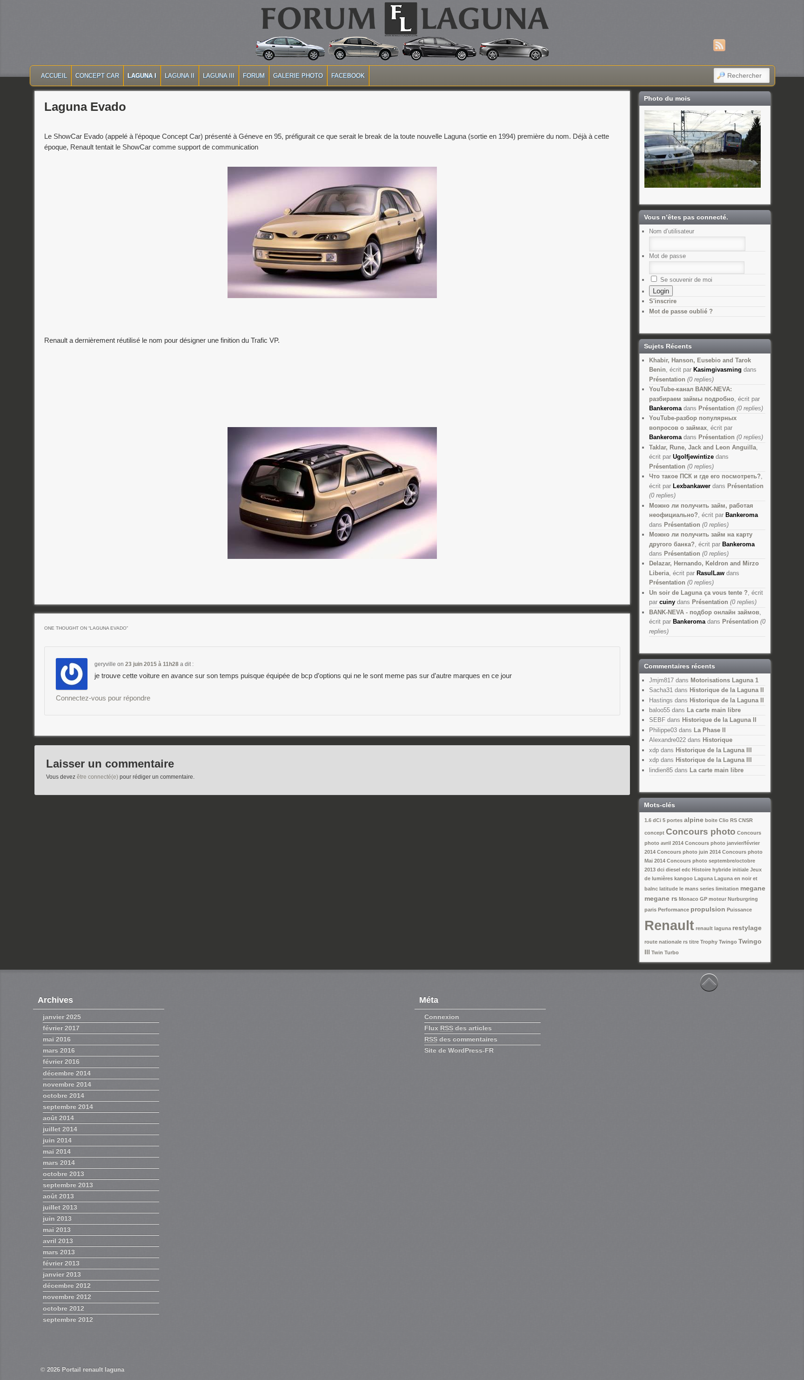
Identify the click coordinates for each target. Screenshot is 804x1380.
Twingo (728, 942)
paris (650, 909)
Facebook (348, 75)
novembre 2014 (67, 1084)
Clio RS (728, 820)
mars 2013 (59, 1252)
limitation (727, 888)
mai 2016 (57, 1039)
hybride (721, 869)
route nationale (663, 942)
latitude (668, 888)
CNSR (745, 820)
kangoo (683, 878)
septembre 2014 (68, 1106)
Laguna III (218, 75)
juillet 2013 (60, 1207)
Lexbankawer (691, 486)
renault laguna (713, 928)
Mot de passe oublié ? (681, 311)
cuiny (667, 601)
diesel (673, 869)
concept (654, 833)
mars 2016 (59, 1050)
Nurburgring (743, 899)
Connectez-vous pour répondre (103, 698)
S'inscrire (663, 301)
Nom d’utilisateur (671, 231)
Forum (254, 75)
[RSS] (719, 45)
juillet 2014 (60, 1129)
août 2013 (58, 1196)
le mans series (696, 888)
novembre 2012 (67, 1296)
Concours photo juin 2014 (689, 852)
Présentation (667, 379)
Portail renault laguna (93, 1369)
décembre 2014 (67, 1073)
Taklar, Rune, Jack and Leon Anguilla (702, 447)
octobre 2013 (63, 1173)
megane (752, 888)
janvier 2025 (62, 1016)
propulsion (707, 909)
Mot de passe (667, 255)
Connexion (441, 1016)
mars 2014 (59, 1162)
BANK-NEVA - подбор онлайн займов (704, 612)
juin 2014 (57, 1140)
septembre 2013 (68, 1185)
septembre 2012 (68, 1319)
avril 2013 (58, 1240)
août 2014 (58, 1118)
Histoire (701, 869)
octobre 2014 (63, 1095)
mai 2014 (57, 1151)
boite (711, 820)
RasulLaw (710, 573)
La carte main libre (714, 710)
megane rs (660, 898)
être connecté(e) (97, 777)
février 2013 (61, 1263)
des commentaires (460, 1039)
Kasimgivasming (717, 369)
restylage (747, 927)
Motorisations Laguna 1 (724, 680)
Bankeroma (665, 408)
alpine (694, 819)
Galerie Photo (298, 75)
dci (660, 869)
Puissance (739, 909)
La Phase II (710, 730)
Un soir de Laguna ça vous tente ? (698, 592)
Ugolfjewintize (693, 456)
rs (685, 942)
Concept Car (97, 75)
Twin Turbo (665, 952)
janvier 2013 (62, 1274)
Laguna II (179, 75)
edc (686, 869)
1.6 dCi (652, 820)
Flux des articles (458, 1028)
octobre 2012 (63, 1308)
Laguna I (141, 75)
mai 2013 (57, 1229)
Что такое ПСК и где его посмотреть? (705, 476)
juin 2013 (57, 1218)
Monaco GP (693, 899)
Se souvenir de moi (685, 279)
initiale (740, 869)
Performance (673, 909)
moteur (717, 899)
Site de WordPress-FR (459, 1050)
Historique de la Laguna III (714, 750)
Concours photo (701, 831)
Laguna (703, 878)
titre (694, 942)
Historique (717, 739)
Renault (669, 925)
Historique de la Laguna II (727, 690)
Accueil (54, 75)
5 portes (673, 820)
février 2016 (61, 1061)
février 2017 (61, 1028)
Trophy (708, 942)
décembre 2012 (67, 1285)
